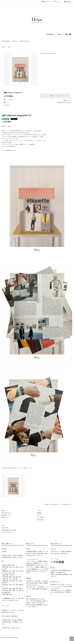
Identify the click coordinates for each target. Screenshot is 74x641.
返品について (67, 100)
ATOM (6, 528)
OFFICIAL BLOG (24, 41)
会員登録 (68, 1)
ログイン (57, 1)
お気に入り (8, 102)
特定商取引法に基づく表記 (63, 102)
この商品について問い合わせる (51, 504)
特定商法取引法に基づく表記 (9, 530)
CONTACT (14, 41)
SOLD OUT (56, 96)
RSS (3, 528)
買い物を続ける (66, 504)
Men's (9, 47)
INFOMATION (6, 41)
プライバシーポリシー (7, 532)
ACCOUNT (47, 1)
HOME (3, 47)
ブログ (3, 525)
